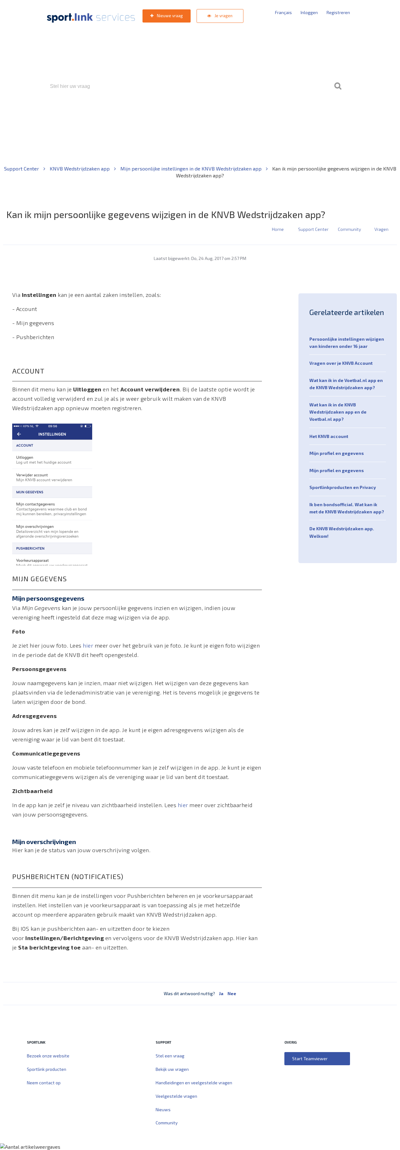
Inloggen (309, 12)
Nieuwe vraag (169, 15)
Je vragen (223, 15)
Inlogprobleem (235, 113)
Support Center (22, 168)
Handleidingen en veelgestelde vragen (194, 1082)
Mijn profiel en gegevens (336, 453)
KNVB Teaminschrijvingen (186, 113)
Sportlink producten (46, 1069)
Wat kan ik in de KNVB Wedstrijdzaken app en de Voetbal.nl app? (338, 412)
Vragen (381, 229)
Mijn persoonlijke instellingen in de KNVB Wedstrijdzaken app (191, 168)
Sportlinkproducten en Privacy (342, 487)
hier (88, 645)
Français (283, 12)
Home (278, 229)
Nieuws (163, 1109)
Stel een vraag (170, 1055)
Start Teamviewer (310, 1058)
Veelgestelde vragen (176, 1096)
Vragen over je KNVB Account (340, 363)
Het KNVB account (328, 436)
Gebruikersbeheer (275, 113)
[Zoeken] (337, 86)
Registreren (338, 12)
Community (349, 229)
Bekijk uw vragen (172, 1069)
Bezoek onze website (48, 1055)
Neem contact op (44, 1082)
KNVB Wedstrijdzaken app (80, 168)
